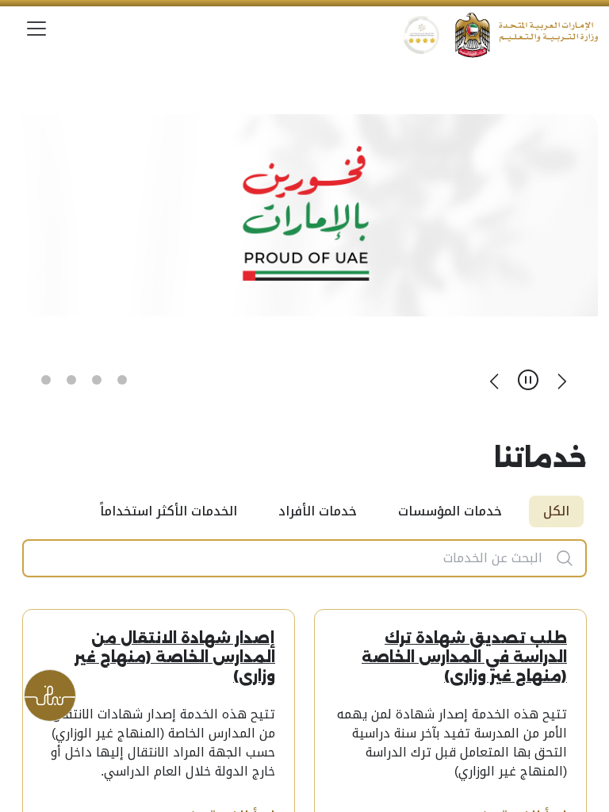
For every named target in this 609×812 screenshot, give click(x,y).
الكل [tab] (556, 511)
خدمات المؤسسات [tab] (450, 511)
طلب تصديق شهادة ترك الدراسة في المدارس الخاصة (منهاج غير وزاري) (464, 657)
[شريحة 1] (122, 379)
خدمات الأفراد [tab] (317, 511)
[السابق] (561, 380)
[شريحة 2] (96, 379)
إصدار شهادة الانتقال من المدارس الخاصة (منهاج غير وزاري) (175, 657)
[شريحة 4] (46, 379)
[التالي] (495, 380)
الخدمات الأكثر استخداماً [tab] (168, 511)
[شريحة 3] (71, 379)
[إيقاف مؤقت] (528, 380)
